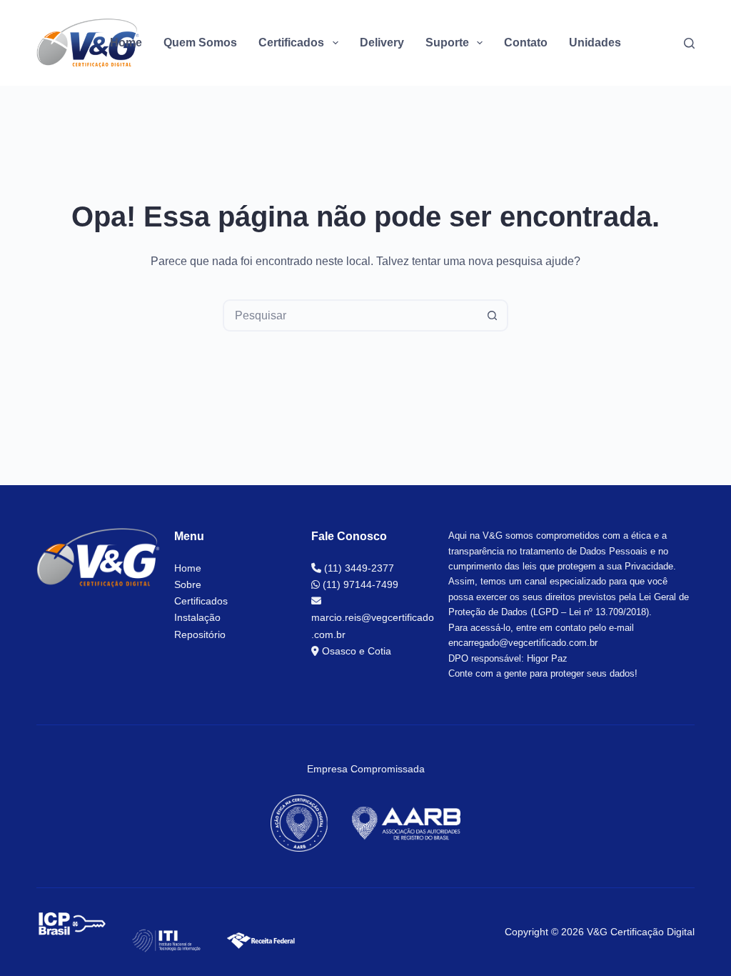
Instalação (197, 617)
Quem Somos (200, 42)
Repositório (200, 634)
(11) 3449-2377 (357, 568)
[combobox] (351, 315)
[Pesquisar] (689, 43)
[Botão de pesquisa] (492, 315)
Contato (526, 42)
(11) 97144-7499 (359, 584)
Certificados (201, 601)
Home (126, 42)
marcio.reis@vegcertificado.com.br (372, 625)
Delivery (382, 42)
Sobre (187, 584)
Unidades (595, 42)
